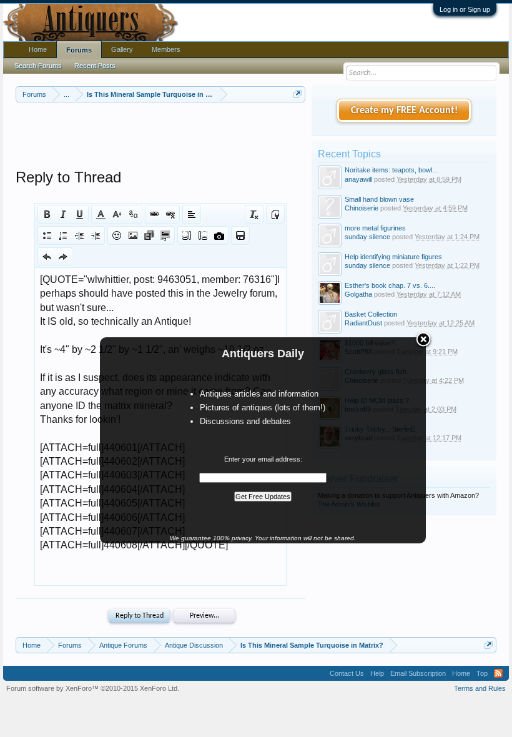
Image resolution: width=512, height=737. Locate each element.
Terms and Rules (480, 688)
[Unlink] (170, 214)
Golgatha (358, 294)
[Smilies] (116, 235)
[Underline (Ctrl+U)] (79, 214)
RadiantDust (363, 323)
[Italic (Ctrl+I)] (63, 214)
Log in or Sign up (465, 9)
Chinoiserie (361, 208)
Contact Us (347, 673)
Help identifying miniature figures (393, 256)
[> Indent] (95, 235)
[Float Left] (186, 235)
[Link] (154, 214)
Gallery (122, 49)
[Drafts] (240, 235)
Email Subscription (418, 673)
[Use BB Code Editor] (275, 214)
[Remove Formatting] (254, 214)
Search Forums (38, 65)
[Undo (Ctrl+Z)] (46, 256)
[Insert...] (165, 235)
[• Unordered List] (46, 235)
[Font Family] (133, 214)
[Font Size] (116, 214)
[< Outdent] (79, 235)
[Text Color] (100, 214)
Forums (79, 50)
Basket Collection (371, 314)
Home (38, 49)
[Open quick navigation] (297, 94)
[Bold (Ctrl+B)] (46, 214)
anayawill (358, 179)
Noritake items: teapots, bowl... (391, 170)
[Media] (149, 235)
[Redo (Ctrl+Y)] (63, 256)
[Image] (133, 235)
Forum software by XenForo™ (92, 688)
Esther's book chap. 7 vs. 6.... (390, 285)
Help (377, 673)
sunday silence (367, 236)
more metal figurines (375, 228)
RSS (498, 673)
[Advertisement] (243, 137)
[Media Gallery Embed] (219, 235)
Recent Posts (95, 65)
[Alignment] (191, 214)
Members (166, 49)
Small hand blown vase (379, 199)
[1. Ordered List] (63, 235)
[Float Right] (202, 235)
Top (482, 673)
